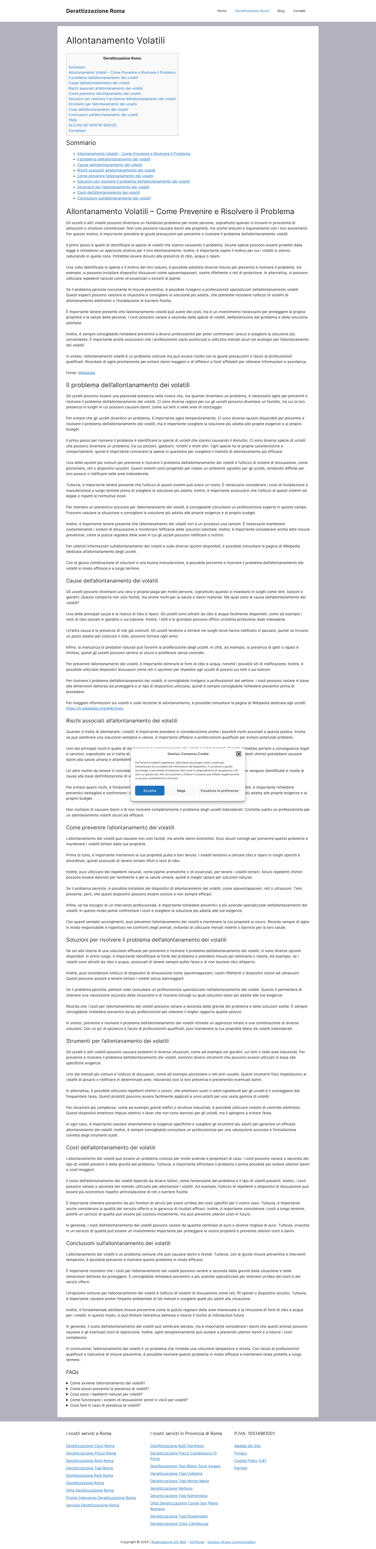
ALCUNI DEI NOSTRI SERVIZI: (93, 125)
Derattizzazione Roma (95, 11)
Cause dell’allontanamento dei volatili (99, 83)
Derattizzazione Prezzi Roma (91, 1453)
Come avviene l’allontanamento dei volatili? (107, 1383)
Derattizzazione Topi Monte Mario (179, 1481)
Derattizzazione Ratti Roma (90, 1461)
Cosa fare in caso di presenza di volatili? (105, 1405)
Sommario (77, 67)
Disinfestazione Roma (85, 1483)
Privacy (240, 1453)
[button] (239, 754)
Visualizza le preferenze (219, 790)
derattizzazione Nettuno (171, 1488)
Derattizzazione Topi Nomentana (179, 1496)
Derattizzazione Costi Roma (90, 1446)
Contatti (299, 11)
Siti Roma (197, 1542)
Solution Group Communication (231, 1542)
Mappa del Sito (247, 1446)
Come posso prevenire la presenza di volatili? (109, 1389)
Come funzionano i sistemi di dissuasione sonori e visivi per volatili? (129, 1400)
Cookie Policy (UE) (250, 1461)
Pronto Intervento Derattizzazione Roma (101, 1498)
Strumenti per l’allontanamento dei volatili (103, 104)
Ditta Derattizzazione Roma (90, 1490)
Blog (281, 11)
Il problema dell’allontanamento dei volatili (103, 77)
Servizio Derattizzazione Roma (92, 1505)
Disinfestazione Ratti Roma (89, 1475)
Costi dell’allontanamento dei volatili (98, 109)
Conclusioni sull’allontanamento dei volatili (103, 114)
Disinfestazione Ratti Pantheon (177, 1446)
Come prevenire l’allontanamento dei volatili (105, 93)
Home (222, 11)
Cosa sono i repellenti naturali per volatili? (106, 1394)
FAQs (73, 120)
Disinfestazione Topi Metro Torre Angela (185, 1466)
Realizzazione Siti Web (168, 1542)
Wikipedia (86, 373)
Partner (240, 1468)
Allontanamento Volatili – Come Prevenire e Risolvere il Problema (122, 72)
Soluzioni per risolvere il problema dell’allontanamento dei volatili (122, 99)
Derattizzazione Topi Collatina (176, 1473)
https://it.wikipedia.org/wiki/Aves (94, 708)
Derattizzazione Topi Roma (89, 1468)
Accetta (149, 790)
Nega (181, 790)
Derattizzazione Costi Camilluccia (179, 1524)
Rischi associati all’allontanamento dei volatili (106, 88)
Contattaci (77, 130)
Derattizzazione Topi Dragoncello (179, 1516)
